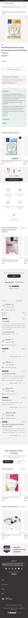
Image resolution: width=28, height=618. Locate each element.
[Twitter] (9, 568)
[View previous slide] (21, 40)
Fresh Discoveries (7, 469)
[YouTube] (18, 568)
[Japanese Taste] (9, 3)
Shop (3, 579)
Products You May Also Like (10, 507)
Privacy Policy (15, 605)
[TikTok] (22, 568)
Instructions (6, 119)
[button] (5, 56)
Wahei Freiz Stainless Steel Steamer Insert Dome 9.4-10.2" (12, 535)
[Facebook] (6, 568)
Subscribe (24, 564)
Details (4, 123)
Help (3, 593)
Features (5, 115)
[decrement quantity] (5, 64)
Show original (20, 380)
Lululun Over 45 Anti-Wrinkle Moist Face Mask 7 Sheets (11, 497)
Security (20, 605)
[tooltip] (8, 332)
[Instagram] (12, 568)
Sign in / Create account (9, 83)
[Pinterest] (15, 568)
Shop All (23, 227)
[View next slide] (25, 40)
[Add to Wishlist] (26, 17)
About (3, 589)
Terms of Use (8, 605)
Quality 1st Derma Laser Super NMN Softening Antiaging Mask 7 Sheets (10, 260)
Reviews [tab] (9, 282)
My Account (4, 584)
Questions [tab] (19, 282)
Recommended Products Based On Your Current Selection (9, 230)
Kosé (2, 44)
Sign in (14, 276)
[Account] (21, 3)
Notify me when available (13, 69)
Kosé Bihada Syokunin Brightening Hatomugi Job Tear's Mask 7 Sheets (11, 161)
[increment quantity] (23, 64)
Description (6, 91)
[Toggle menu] (2, 3)
